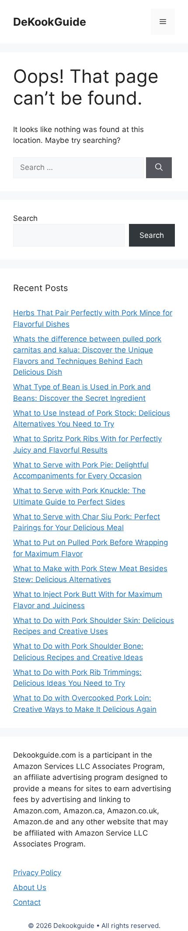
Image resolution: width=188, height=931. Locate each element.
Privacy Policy (37, 872)
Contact (27, 902)
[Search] (159, 167)
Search (25, 218)
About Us (29, 887)
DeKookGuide (49, 21)
